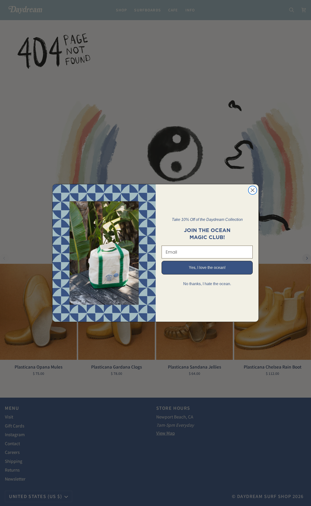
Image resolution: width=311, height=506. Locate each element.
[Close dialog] (252, 190)
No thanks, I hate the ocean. (207, 284)
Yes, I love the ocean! (207, 267)
